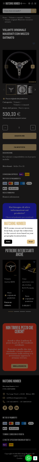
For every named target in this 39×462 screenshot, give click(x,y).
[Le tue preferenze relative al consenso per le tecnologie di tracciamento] (35, 458)
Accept (31, 242)
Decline (8, 242)
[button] (28, 458)
